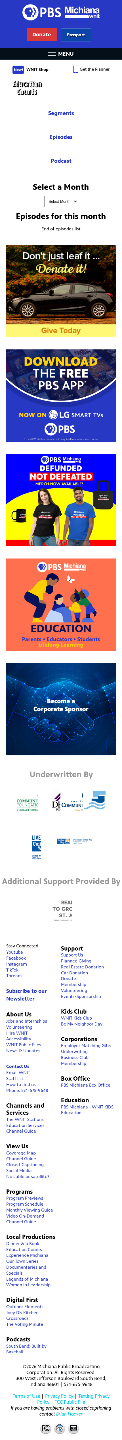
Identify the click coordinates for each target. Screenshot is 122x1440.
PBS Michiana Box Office (85, 1085)
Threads (14, 975)
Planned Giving (76, 961)
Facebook (16, 958)
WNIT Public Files (23, 1044)
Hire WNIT (17, 1033)
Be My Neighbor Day (81, 1024)
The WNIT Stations (25, 1119)
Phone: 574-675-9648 (27, 1090)
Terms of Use (26, 1396)
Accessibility (18, 1038)
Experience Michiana (27, 1255)
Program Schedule (24, 1204)
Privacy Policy (59, 1396)
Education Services (25, 1125)
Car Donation (74, 973)
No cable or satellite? (27, 1176)
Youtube (14, 952)
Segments (61, 113)
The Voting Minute (24, 1324)
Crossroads (17, 1318)
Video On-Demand (25, 1216)
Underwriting (74, 1051)
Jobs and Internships (26, 1021)
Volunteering (19, 1027)
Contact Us (17, 1066)
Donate (68, 978)
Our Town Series (22, 1261)
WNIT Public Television (61, 24)
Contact (59, 1428)
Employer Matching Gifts (86, 1045)
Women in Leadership (28, 1284)
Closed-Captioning (25, 1164)
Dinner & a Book (22, 1243)
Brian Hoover (69, 1414)
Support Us (72, 955)
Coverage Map (21, 1153)
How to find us (21, 1084)
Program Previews (24, 1198)
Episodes (61, 137)
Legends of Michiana (27, 1279)
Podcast (61, 161)
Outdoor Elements (24, 1306)
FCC (45, 1428)
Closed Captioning (73, 1428)
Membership (73, 984)
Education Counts (61, 88)
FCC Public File (69, 1402)
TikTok (12, 970)
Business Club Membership (75, 1060)
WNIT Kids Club (76, 1018)
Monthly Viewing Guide (29, 1210)
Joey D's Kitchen (22, 1312)
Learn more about (76, 34)
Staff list (14, 1078)
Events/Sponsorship (81, 996)
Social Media (19, 1170)
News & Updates (23, 1050)
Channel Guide (21, 1131)
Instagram (16, 964)
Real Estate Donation (82, 967)
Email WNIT (18, 1072)
